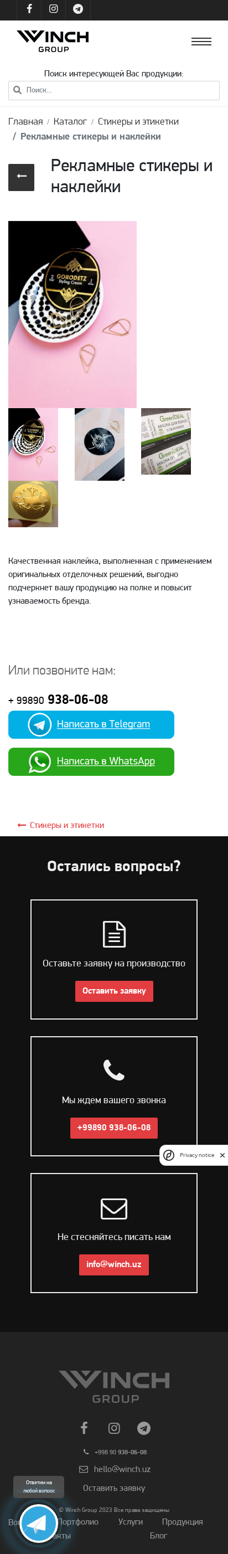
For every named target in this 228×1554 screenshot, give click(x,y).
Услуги (130, 1522)
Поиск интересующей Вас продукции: (114, 74)
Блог (158, 1536)
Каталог (70, 122)
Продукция (182, 1522)
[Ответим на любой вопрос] (38, 1523)
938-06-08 (76, 700)
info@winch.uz (114, 1264)
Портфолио (78, 1522)
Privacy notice (197, 1155)
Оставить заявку (114, 991)
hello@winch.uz (122, 1469)
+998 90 (121, 1452)
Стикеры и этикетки (138, 122)
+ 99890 (26, 701)
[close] (222, 1155)
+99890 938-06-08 (114, 1128)
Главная (25, 122)
